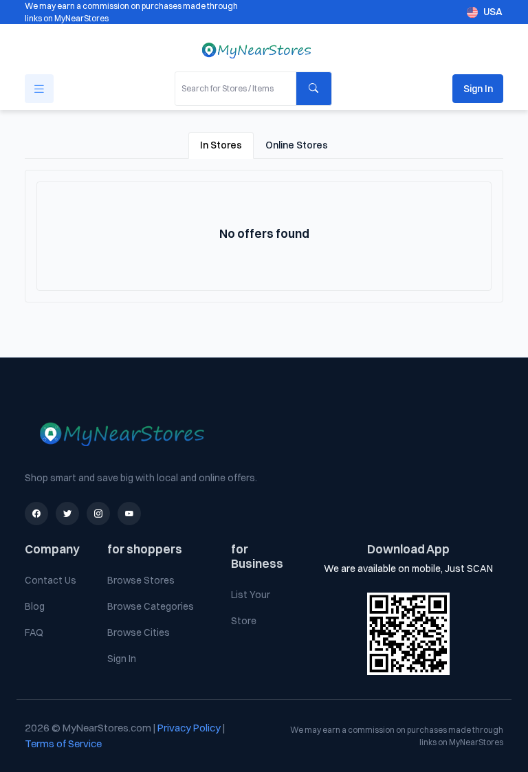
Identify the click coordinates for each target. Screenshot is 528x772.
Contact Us (50, 580)
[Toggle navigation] (39, 88)
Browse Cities (138, 632)
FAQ (34, 632)
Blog (35, 606)
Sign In (478, 88)
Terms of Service (63, 743)
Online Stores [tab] (296, 145)
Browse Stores (141, 580)
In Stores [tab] (221, 145)
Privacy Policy (190, 727)
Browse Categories (150, 606)
